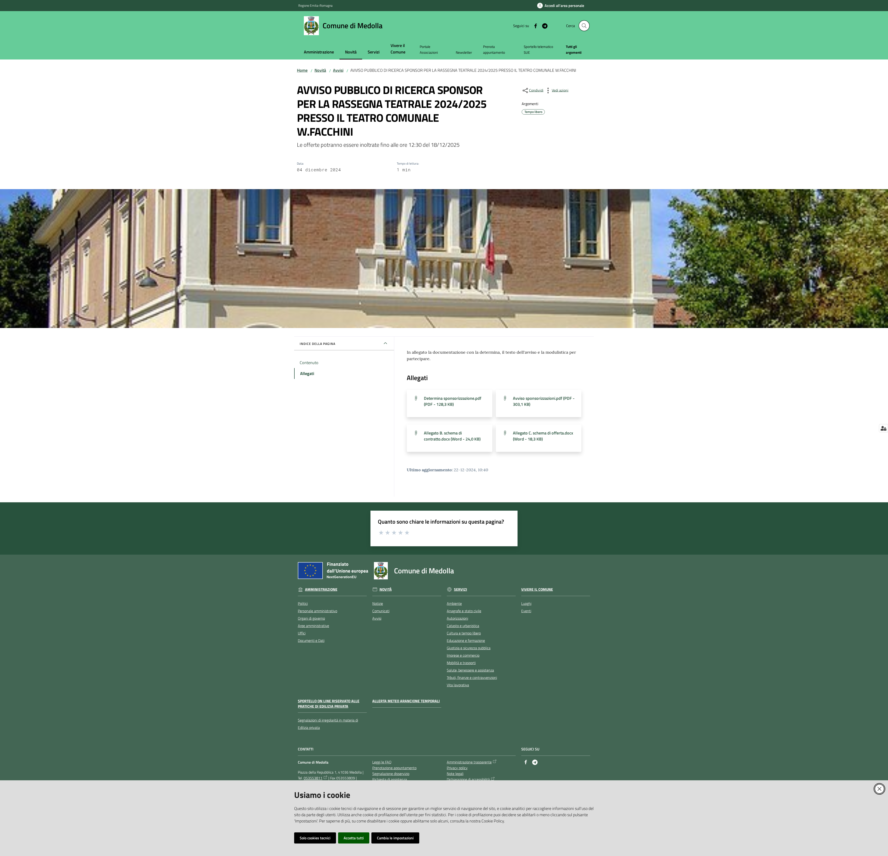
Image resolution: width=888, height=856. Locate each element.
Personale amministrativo (317, 611)
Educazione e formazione (466, 640)
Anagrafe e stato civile (464, 611)
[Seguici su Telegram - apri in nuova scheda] (543, 25)
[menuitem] (318, 52)
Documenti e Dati (311, 640)
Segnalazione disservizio (390, 773)
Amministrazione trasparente (469, 762)
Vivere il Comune (537, 589)
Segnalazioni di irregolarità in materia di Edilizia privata (328, 723)
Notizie (377, 603)
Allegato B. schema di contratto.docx (452, 436)
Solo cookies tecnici (315, 838)
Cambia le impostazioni (395, 838)
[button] (584, 25)
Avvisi (338, 70)
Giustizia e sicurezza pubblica (468, 648)
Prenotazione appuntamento (394, 768)
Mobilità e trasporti (461, 662)
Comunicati (380, 611)
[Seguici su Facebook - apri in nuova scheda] (533, 25)
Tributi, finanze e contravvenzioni (472, 677)
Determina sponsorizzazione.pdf (452, 401)
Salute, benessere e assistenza (470, 670)
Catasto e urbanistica (463, 625)
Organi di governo (311, 618)
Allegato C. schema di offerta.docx (543, 436)
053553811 (313, 778)
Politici (303, 603)
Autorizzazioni (457, 618)
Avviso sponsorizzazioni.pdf (544, 401)
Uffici (301, 633)
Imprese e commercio (463, 655)
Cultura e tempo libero (464, 633)
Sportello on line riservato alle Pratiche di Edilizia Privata (328, 703)
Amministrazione (321, 589)
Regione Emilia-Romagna (315, 5)
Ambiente (454, 603)
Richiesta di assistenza (389, 779)
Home (302, 70)
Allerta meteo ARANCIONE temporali (406, 701)
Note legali (455, 773)
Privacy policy (457, 768)
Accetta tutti (354, 838)
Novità (320, 70)
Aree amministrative (313, 625)
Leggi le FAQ (382, 762)
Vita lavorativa (458, 685)
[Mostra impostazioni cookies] (883, 428)
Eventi (526, 611)
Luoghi (526, 603)
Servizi (460, 589)
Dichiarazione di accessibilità (468, 779)
